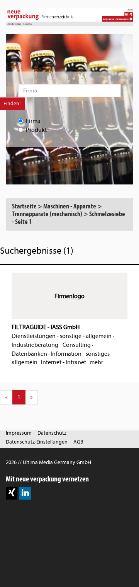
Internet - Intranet (63, 362)
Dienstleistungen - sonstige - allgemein (62, 336)
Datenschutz (51, 433)
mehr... (98, 362)
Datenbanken (29, 353)
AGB (78, 442)
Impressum (19, 433)
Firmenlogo (69, 296)
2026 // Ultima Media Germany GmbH (48, 462)
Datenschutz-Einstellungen (37, 442)
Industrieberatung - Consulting (51, 344)
